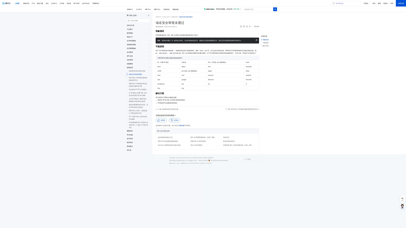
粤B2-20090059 (203, 160)
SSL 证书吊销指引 (197, 145)
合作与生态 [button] (85, 3)
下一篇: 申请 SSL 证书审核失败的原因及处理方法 (241, 109)
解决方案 (266, 46)
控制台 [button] (385, 3)
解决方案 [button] (40, 3)
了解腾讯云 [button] (95, 3)
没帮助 (176, 120)
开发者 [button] (69, 3)
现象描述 (266, 40)
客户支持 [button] (77, 3)
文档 (373, 3)
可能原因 (266, 43)
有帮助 (163, 120)
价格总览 (226, 137)
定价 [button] (47, 3)
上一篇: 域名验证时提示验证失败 (167, 109)
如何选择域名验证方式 (165, 137)
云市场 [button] (62, 3)
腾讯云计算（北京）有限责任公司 (178, 163)
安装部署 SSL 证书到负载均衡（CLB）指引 (237, 145)
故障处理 (174, 17)
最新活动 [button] (26, 3)
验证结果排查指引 (229, 141)
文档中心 (130, 9)
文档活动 (166, 9)
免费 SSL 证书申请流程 (198, 141)
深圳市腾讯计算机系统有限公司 (178, 160)
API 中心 (148, 9)
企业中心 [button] (54, 3)
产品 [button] (33, 3)
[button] (17, 3)
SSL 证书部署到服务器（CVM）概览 (203, 137)
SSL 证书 (132, 15)
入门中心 (139, 9)
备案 (379, 3)
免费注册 (401, 3)
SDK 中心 (157, 9)
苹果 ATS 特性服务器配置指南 (168, 141)
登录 (391, 3)
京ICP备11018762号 (206, 163)
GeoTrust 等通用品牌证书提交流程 (169, 145)
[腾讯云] (6, 3)
